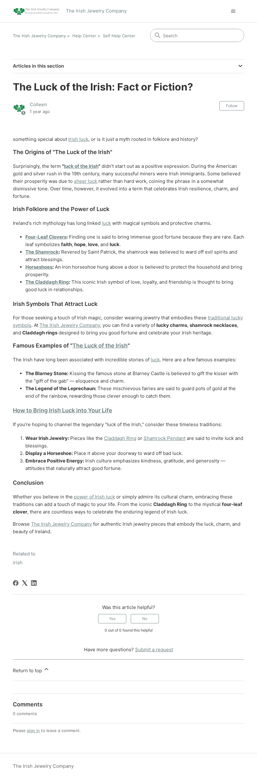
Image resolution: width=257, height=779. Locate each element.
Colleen (38, 104)
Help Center (84, 35)
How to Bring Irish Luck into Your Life (62, 410)
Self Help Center (119, 35)
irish (18, 562)
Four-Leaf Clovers (45, 237)
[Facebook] (15, 583)
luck (106, 223)
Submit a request (154, 650)
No (144, 618)
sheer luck (85, 181)
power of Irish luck (94, 497)
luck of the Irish (81, 166)
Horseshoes (38, 267)
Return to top (28, 670)
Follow (232, 105)
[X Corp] (25, 583)
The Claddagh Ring (47, 282)
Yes (112, 618)
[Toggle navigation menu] (233, 11)
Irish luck (78, 139)
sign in (33, 730)
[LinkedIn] (34, 583)
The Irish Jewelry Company (39, 35)
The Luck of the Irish (100, 345)
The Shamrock (42, 252)
